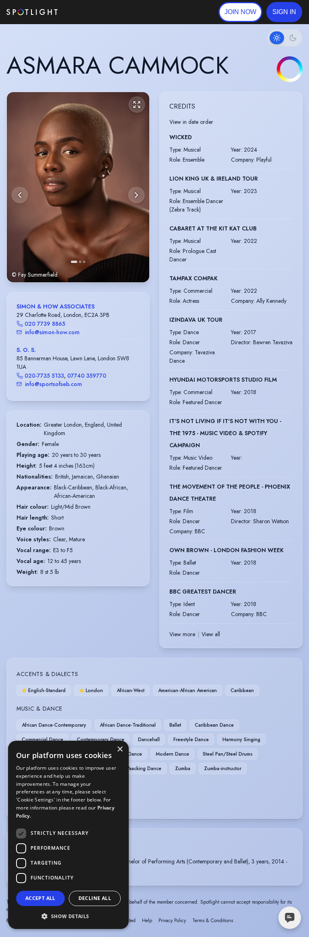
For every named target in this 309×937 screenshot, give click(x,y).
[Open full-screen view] (137, 105)
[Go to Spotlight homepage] (32, 12)
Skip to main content (89, 12)
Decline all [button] (94, 898)
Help (147, 920)
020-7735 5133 (44, 376)
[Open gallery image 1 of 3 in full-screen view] (78, 187)
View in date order (191, 122)
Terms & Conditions (212, 920)
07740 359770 (86, 376)
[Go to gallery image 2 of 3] (80, 262)
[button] (284, 12)
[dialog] (68, 835)
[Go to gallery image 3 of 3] (84, 262)
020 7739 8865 (45, 324)
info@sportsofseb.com (53, 384)
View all (211, 634)
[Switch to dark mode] (285, 38)
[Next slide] (136, 195)
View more (182, 634)
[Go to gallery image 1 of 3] (74, 262)
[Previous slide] (20, 195)
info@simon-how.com (52, 332)
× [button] (120, 749)
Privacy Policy (172, 920)
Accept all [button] (40, 898)
